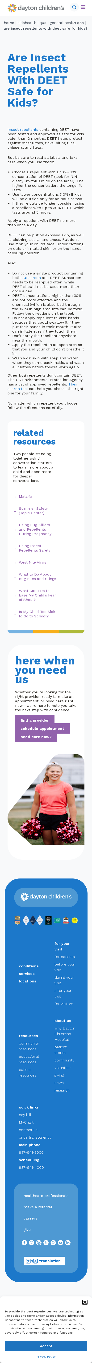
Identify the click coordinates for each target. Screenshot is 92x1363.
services (27, 973)
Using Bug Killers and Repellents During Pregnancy (35, 529)
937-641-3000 (31, 1152)
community (64, 1060)
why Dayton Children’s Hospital (64, 1034)
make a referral (38, 1207)
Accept (46, 1346)
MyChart (26, 1122)
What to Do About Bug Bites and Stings (37, 576)
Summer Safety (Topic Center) (33, 510)
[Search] (74, 7)
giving (59, 1075)
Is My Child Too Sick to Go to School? (37, 613)
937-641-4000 (31, 1167)
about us (62, 1020)
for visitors (63, 1003)
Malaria (25, 496)
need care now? (36, 736)
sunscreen (31, 277)
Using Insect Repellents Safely (34, 548)
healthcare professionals (46, 1195)
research (62, 1090)
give (27, 1229)
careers (30, 1218)
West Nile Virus (32, 562)
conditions (29, 966)
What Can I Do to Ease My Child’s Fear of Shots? (37, 595)
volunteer (62, 1067)
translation (50, 1261)
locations (27, 981)
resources (28, 1035)
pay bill (25, 1115)
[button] (85, 1302)
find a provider (35, 720)
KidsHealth (26, 22)
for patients (64, 956)
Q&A (43, 22)
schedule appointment (42, 728)
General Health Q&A (67, 22)
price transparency (35, 1137)
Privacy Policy (46, 1356)
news (59, 1083)
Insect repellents (23, 129)
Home (9, 22)
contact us (28, 1130)
